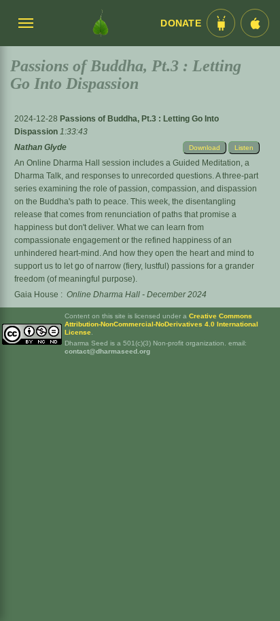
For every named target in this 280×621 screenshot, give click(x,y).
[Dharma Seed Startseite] (100, 23)
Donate (180, 23)
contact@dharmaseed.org (107, 351)
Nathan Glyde (40, 147)
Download (204, 147)
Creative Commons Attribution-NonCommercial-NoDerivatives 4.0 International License (161, 324)
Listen (243, 147)
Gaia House (36, 294)
